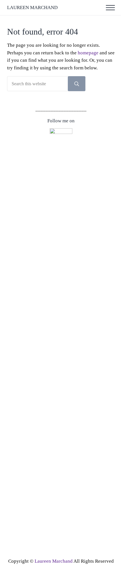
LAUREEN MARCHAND (32, 7)
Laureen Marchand (54, 561)
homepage (88, 53)
